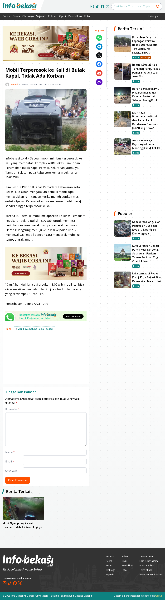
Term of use (145, 569)
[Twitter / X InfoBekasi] (107, 6)
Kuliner (52, 16)
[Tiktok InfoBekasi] (97, 6)
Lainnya (153, 16)
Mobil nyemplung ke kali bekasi (34, 328)
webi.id (158, 595)
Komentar (12, 409)
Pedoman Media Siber (150, 574)
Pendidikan (75, 16)
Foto (87, 16)
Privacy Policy (146, 565)
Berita (6, 16)
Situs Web (11, 471)
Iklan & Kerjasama (149, 560)
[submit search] (158, 6)
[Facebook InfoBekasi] (102, 6)
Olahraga (28, 16)
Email (9, 461)
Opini (62, 16)
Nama (10, 452)
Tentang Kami (146, 556)
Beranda (110, 556)
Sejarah (40, 16)
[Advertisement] (46, 359)
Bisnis (16, 16)
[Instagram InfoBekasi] (92, 6)
